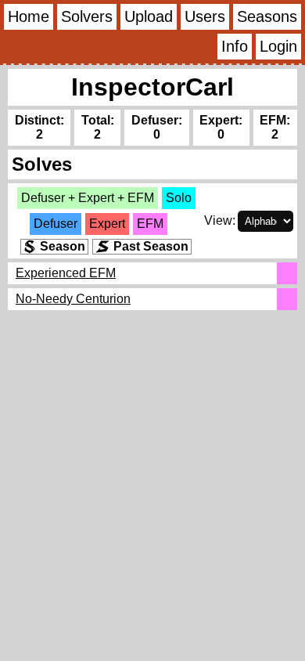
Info (234, 46)
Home (28, 16)
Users (205, 16)
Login (278, 46)
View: (219, 220)
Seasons (267, 16)
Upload (148, 16)
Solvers (87, 16)
